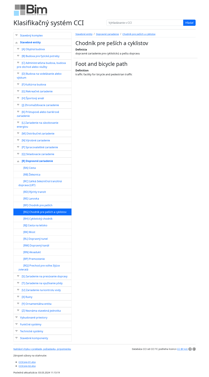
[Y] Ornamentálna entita (36, 304)
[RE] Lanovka (31, 198)
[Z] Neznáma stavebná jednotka (41, 310)
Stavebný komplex (31, 35)
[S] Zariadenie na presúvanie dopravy (44, 276)
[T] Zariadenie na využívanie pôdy (42, 283)
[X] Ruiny (27, 297)
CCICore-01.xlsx (27, 362)
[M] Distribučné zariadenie (38, 133)
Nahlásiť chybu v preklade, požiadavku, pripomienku (42, 349)
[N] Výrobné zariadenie (36, 140)
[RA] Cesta (29, 168)
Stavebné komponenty (34, 338)
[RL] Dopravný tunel (35, 239)
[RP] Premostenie (34, 259)
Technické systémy (31, 331)
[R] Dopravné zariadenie (37, 161)
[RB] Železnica (31, 174)
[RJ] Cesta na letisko (35, 225)
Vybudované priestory (33, 317)
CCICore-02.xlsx (27, 366)
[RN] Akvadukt (32, 252)
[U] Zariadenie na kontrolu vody (41, 290)
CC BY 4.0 (182, 349)
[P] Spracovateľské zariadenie (40, 147)
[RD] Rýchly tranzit (34, 192)
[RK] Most (29, 232)
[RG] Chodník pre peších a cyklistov (44, 212)
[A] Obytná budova (33, 49)
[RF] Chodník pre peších (37, 205)
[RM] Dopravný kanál (36, 245)
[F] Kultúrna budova (34, 84)
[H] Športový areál (33, 98)
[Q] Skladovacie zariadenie (38, 154)
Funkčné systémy (30, 324)
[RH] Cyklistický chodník (38, 218)
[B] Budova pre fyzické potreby (40, 56)
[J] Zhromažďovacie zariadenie (40, 105)
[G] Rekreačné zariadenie (37, 91)
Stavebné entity (30, 42)
